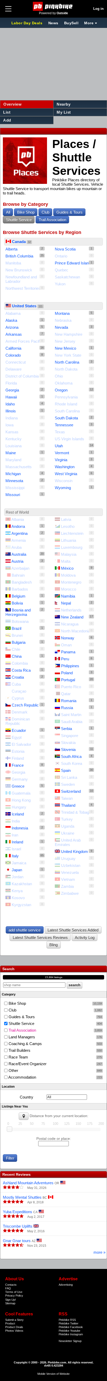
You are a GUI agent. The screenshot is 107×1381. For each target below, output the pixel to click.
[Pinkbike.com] (53, 6)
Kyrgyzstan (21, 905)
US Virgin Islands (69, 439)
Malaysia (68, 554)
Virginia (61, 460)
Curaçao (19, 691)
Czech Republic (25, 705)
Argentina (19, 533)
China (17, 656)
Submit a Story (14, 1319)
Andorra (18, 526)
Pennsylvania (66, 397)
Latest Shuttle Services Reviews (40, 937)
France (18, 765)
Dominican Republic (17, 721)
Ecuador (19, 730)
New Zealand (72, 617)
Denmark (20, 712)
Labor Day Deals (27, 23)
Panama (68, 652)
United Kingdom (74, 851)
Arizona (11, 327)
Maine (10, 453)
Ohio (59, 376)
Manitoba (13, 263)
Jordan (17, 877)
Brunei (17, 635)
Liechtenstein (72, 533)
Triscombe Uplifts (17, 1226)
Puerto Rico (71, 687)
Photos (9, 1330)
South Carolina (67, 411)
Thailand (68, 805)
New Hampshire (68, 334)
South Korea (71, 763)
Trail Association (52, 219)
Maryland (13, 460)
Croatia (18, 677)
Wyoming (63, 487)
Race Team (55, 1057)
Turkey (67, 819)
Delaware (13, 369)
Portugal (68, 680)
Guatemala (21, 793)
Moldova (68, 575)
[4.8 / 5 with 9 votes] (13, 1201)
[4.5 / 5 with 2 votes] (13, 1245)
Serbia (66, 728)
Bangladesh (22, 582)
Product (10, 1323)
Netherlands (71, 610)
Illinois (10, 411)
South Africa (71, 756)
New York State (68, 355)
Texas (60, 432)
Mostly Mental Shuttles (22, 1197)
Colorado (13, 355)
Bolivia (17, 603)
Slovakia (68, 742)
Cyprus (18, 698)
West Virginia (66, 474)
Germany (20, 779)
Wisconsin (63, 480)
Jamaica (19, 863)
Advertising (66, 1284)
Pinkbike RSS (67, 1319)
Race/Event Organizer (55, 1064)
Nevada (61, 327)
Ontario (61, 256)
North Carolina (67, 362)
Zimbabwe (70, 893)
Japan (17, 870)
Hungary (19, 807)
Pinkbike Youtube (69, 1330)
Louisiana (13, 446)
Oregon (61, 390)
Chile (16, 649)
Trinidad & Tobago (76, 812)
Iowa (9, 425)
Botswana (20, 621)
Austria (17, 561)
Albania (17, 519)
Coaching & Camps (55, 1043)
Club (45, 212)
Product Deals (14, 1327)
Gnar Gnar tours (17, 1240)
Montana (62, 313)
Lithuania (68, 540)
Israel (16, 849)
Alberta (11, 249)
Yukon (60, 284)
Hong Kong (21, 800)
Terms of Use (13, 1291)
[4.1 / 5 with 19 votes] (13, 1187)
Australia (18, 554)
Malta (65, 561)
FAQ (8, 1288)
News (53, 23)
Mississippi (14, 487)
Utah (59, 446)
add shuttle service (25, 930)
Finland (18, 758)
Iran (15, 835)
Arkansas (13, 334)
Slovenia (68, 749)
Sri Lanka (69, 777)
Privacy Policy (14, 1295)
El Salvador (21, 744)
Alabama (13, 313)
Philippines (70, 666)
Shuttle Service (19, 219)
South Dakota (66, 418)
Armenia (18, 540)
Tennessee (64, 425)
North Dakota (66, 369)
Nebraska (63, 320)
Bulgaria (18, 642)
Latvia (66, 519)
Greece (18, 786)
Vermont (62, 453)
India (16, 821)
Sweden (68, 784)
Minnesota (14, 480)
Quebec (61, 270)
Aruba (16, 547)
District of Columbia (22, 376)
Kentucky (13, 439)
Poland (67, 673)
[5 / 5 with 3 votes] (13, 1216)
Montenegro (71, 582)
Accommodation (55, 1077)
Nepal (66, 603)
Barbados (20, 589)
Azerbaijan (20, 568)
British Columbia (19, 256)
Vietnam (68, 879)
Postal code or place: (53, 1139)
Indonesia (20, 828)
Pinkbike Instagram (71, 1334)
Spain (66, 770)
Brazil (16, 628)
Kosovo (18, 898)
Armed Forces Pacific (23, 341)
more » (99, 1252)
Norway (67, 638)
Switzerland (71, 791)
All (8, 212)
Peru (65, 659)
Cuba (16, 684)
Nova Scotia (65, 249)
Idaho (10, 404)
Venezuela (70, 872)
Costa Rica (21, 670)
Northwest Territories (23, 288)
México (67, 568)
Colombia (20, 663)
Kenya (17, 891)
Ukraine (67, 833)
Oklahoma (63, 383)
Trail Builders (55, 1050)
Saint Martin (71, 714)
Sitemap (10, 1303)
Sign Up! (10, 1299)
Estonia (18, 751)
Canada (19, 241)
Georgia (12, 390)
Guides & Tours (69, 212)
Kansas (11, 432)
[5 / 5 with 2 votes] (13, 1230)
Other (55, 1070)
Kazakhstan (22, 884)
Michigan (13, 474)
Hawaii (11, 397)
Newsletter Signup (70, 1341)
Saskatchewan (67, 277)
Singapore (69, 735)
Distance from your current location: (59, 1116)
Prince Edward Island (73, 263)
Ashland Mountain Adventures (28, 1183)
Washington (65, 467)
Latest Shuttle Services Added (73, 930)
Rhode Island (66, 404)
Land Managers (55, 1037)
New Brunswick (18, 270)
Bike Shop (26, 212)
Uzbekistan (70, 865)
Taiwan (67, 798)
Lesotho (68, 526)
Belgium (18, 596)
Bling (53, 945)
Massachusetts (18, 467)
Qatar (66, 694)
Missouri (12, 494)
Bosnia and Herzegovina (18, 612)
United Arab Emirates (68, 842)
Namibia (68, 596)
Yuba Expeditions (17, 1212)
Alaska (11, 320)
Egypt (17, 737)
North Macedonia (75, 631)
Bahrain (18, 575)
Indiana (11, 418)
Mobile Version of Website (53, 1373)
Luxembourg (71, 547)
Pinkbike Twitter (68, 1323)
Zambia (67, 886)
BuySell (71, 23)
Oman (66, 645)
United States (24, 306)
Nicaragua (69, 624)
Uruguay (68, 858)
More (88, 23)
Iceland (18, 814)
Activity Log (85, 937)
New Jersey (65, 341)
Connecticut (15, 362)
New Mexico (65, 348)
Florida (11, 383)
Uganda (67, 826)
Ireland (17, 842)
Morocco (68, 589)
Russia (67, 707)
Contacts (11, 1284)
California (13, 348)
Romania (68, 701)
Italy (15, 856)
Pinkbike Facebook (71, 1327)
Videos (19, 1330)
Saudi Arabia (71, 721)
